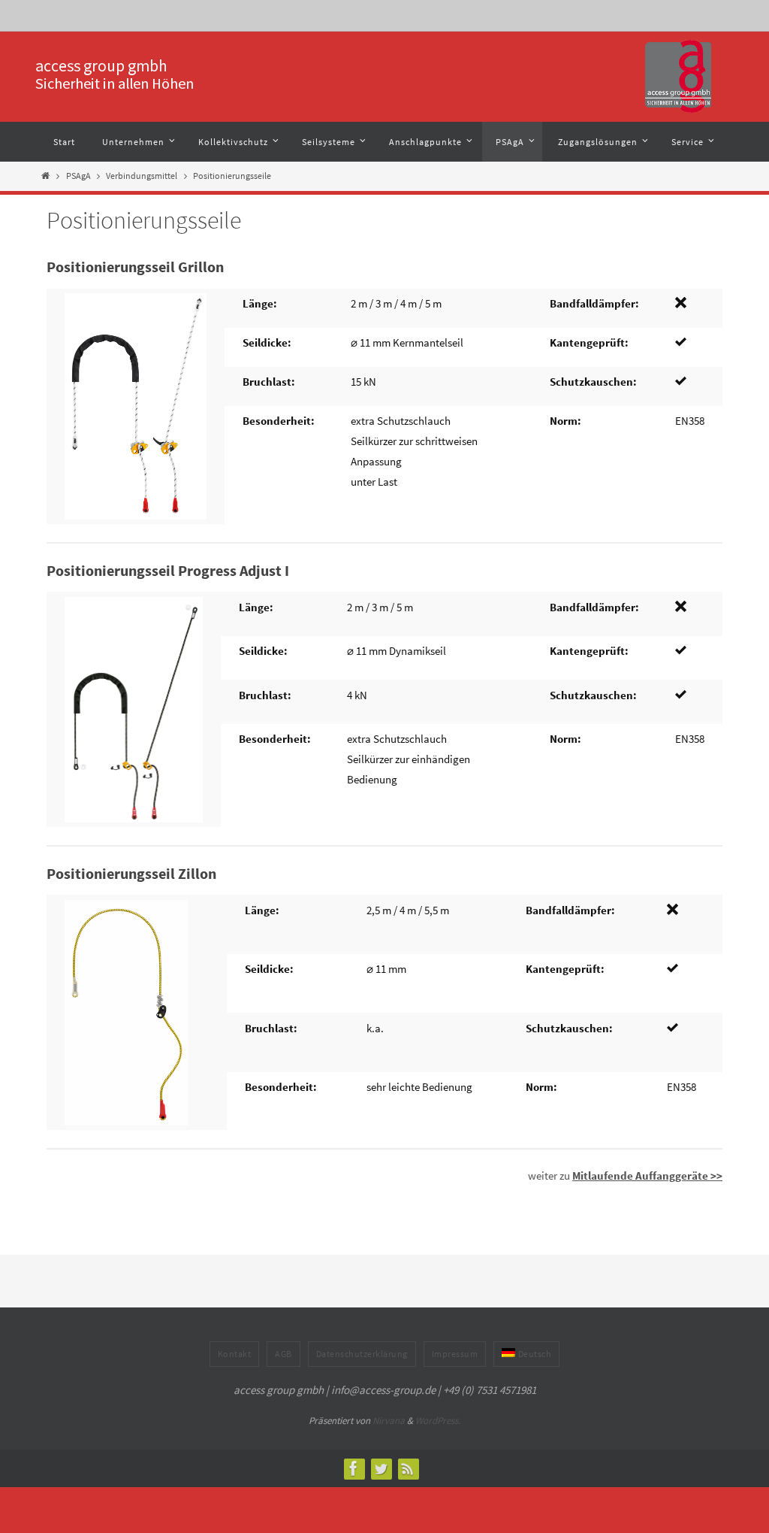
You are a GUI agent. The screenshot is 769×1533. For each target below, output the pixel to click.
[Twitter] (381, 1468)
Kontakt (235, 1353)
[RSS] (408, 1468)
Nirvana (388, 1420)
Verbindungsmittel (141, 175)
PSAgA (78, 175)
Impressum (455, 1353)
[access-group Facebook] (353, 1468)
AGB (283, 1353)
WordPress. (437, 1420)
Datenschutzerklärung (362, 1353)
